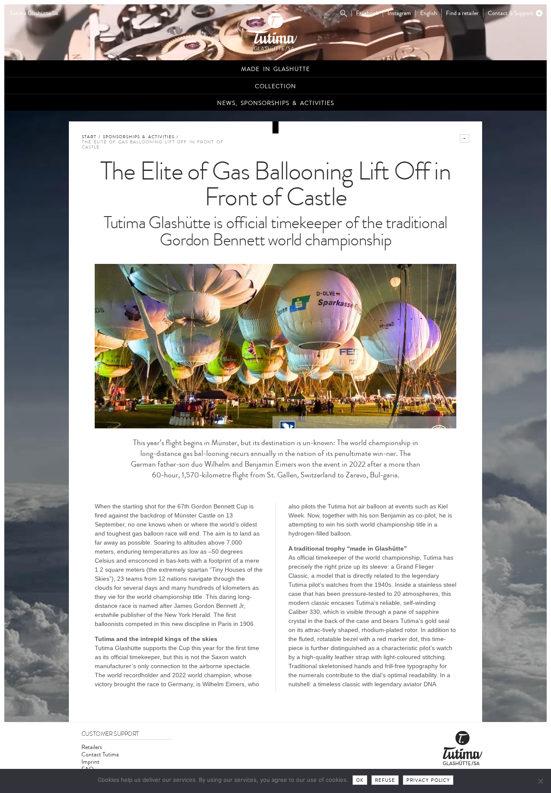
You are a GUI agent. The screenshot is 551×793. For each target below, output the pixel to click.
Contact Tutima (100, 754)
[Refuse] (540, 781)
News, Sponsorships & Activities (275, 103)
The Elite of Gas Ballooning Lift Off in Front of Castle (152, 144)
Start (89, 136)
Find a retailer (462, 13)
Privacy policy (428, 780)
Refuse (385, 780)
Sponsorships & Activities (138, 136)
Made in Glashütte (275, 69)
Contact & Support (510, 13)
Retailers (91, 747)
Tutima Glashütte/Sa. (34, 13)
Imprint (90, 762)
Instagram (399, 13)
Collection (275, 86)
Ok (360, 780)
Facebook (367, 13)
